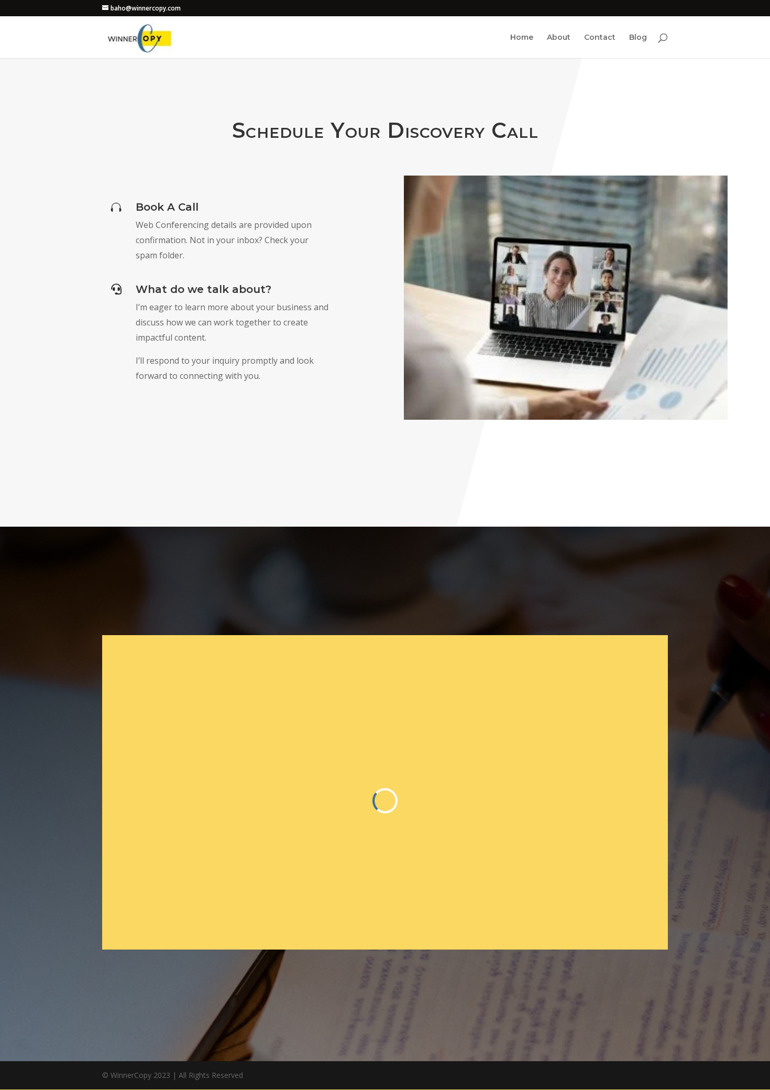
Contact (599, 38)
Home (521, 38)
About (558, 38)
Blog (638, 38)
